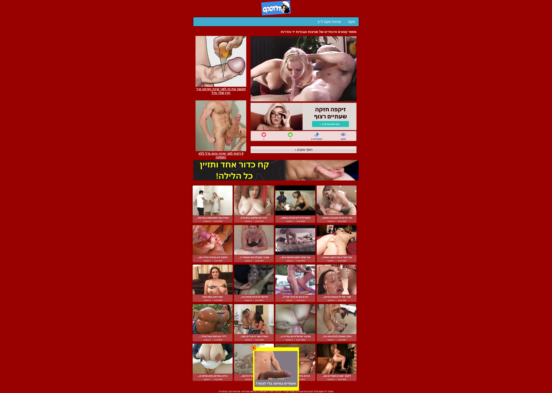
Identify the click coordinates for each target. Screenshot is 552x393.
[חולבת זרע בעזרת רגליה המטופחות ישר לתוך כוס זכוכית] (213, 240)
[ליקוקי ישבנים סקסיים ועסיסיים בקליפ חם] (337, 359)
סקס (351, 22)
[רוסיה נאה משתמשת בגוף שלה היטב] (213, 200)
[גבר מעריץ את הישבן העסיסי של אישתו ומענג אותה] (337, 240)
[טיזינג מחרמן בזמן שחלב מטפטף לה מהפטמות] (213, 359)
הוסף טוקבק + (304, 149)
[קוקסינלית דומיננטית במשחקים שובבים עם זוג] (295, 200)
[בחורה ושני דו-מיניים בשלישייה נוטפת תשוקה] (254, 319)
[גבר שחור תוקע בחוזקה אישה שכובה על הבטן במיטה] (295, 240)
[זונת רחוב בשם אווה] (213, 279)
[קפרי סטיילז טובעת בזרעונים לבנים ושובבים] (337, 279)
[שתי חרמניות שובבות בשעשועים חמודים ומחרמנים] (337, 200)
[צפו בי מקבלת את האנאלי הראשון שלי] (254, 240)
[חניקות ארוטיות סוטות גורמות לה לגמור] (254, 279)
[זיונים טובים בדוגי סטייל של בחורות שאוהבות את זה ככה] (295, 279)
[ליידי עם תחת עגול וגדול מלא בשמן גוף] (213, 319)
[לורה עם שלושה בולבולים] (254, 200)
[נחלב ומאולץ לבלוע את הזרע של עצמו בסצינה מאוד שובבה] (337, 319)
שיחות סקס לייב (329, 22)
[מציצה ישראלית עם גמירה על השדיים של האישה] (295, 319)
